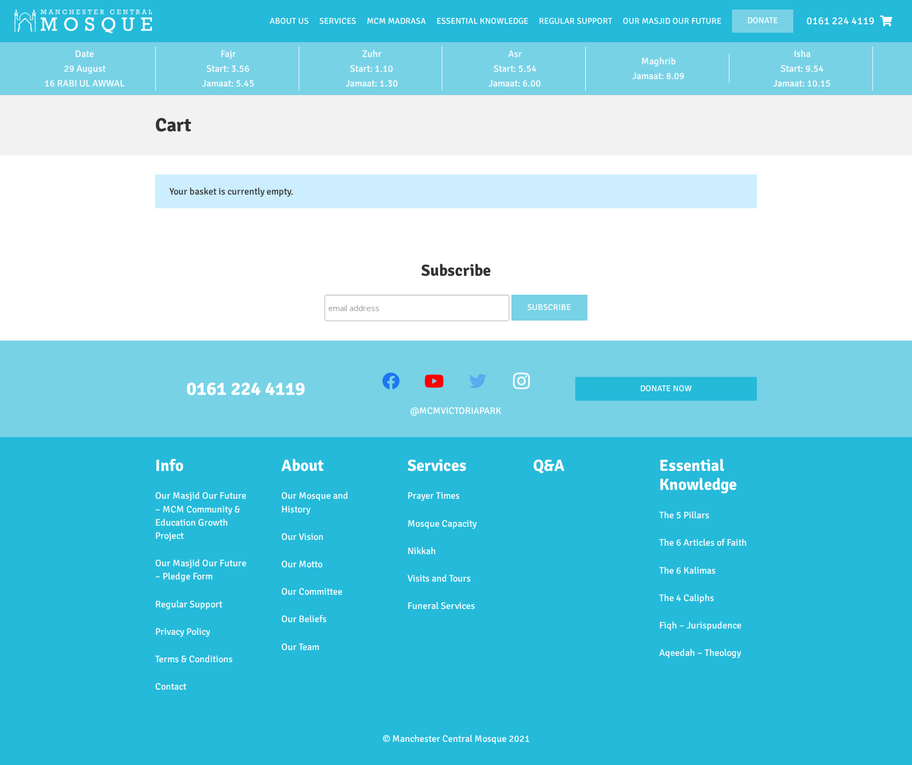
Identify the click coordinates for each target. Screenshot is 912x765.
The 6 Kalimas (687, 570)
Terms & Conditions (194, 659)
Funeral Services (441, 606)
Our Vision (302, 537)
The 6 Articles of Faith (703, 542)
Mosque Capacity (442, 523)
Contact (170, 686)
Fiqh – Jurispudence (700, 625)
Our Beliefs (304, 619)
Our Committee (312, 591)
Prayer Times (433, 495)
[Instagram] (521, 381)
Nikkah (421, 551)
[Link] (83, 21)
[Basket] (886, 21)
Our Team (300, 647)
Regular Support (188, 604)
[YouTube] (434, 381)
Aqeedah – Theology (700, 653)
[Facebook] (391, 381)
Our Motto (301, 564)
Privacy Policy (182, 631)
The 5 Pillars (684, 515)
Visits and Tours (439, 578)
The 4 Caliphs (686, 598)
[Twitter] (478, 381)
